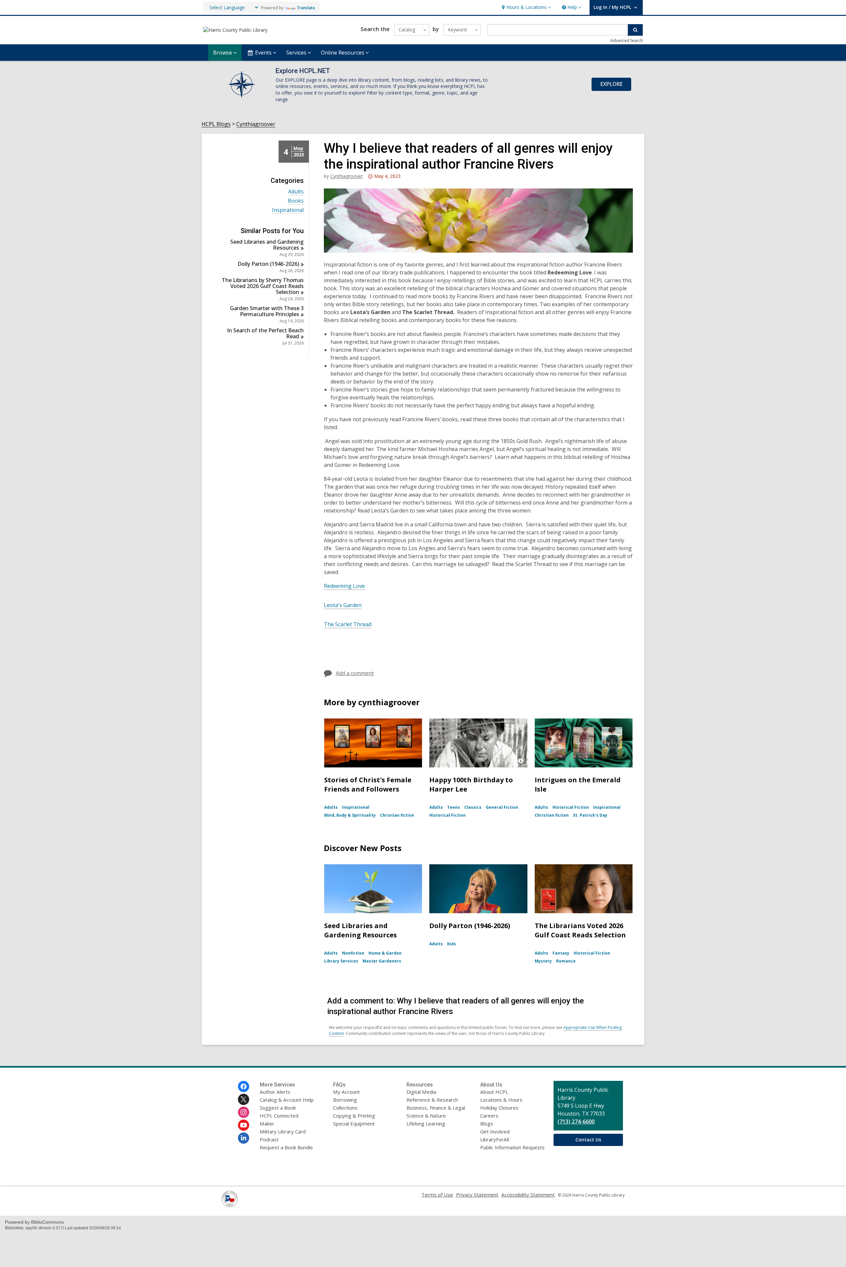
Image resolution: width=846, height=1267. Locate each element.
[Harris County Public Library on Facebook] (243, 1086)
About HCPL (494, 1091)
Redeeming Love (344, 586)
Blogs (486, 1123)
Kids (451, 944)
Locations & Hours (501, 1099)
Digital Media (421, 1091)
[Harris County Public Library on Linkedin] (243, 1138)
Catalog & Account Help (287, 1099)
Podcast (269, 1139)
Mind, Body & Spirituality (350, 815)
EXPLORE (611, 84)
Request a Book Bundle (286, 1147)
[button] (525, 7)
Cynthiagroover (255, 124)
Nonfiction (353, 953)
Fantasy (561, 953)
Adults (296, 191)
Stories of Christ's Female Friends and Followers (367, 784)
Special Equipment (354, 1123)
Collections (345, 1107)
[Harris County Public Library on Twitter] (243, 1099)
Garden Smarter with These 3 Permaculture (267, 311)
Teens (453, 807)
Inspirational (288, 210)
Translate (306, 8)
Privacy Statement (477, 1194)
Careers (489, 1115)
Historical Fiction (447, 815)
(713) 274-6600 (576, 1121)
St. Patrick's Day (590, 815)
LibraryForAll (494, 1139)
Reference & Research (432, 1099)
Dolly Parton (268, 263)
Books (296, 201)
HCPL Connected (279, 1115)
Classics (472, 807)
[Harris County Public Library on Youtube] (243, 1125)
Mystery (543, 961)
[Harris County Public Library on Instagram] (243, 1112)
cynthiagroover (346, 176)
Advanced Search (626, 40)
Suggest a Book (278, 1107)
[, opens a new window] (229, 1205)
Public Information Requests (512, 1147)
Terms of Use (437, 1194)
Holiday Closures (499, 1107)
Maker (267, 1123)
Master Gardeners (382, 961)
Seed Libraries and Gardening (267, 244)
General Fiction (502, 807)
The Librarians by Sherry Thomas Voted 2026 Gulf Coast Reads (263, 286)
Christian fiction (397, 815)
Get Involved (495, 1131)
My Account (346, 1091)
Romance (566, 961)
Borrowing (345, 1099)
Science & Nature (426, 1115)
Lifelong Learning (425, 1123)
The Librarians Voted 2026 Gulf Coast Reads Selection (580, 930)
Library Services (341, 961)
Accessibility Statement (528, 1194)
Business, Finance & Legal (435, 1107)
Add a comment (355, 673)
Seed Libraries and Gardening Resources (360, 930)
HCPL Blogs (216, 124)
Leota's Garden (343, 605)
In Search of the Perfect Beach (265, 333)
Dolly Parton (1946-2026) (469, 925)
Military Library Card (283, 1131)
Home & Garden (385, 953)
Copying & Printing (354, 1115)
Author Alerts (275, 1091)
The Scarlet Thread (347, 624)
